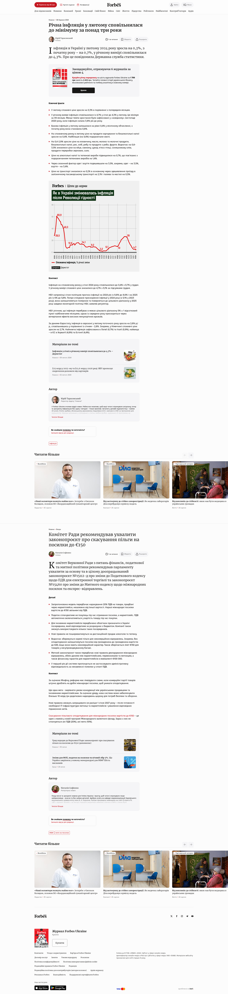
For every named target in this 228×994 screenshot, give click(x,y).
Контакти (38, 953)
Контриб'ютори (178, 11)
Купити (83, 90)
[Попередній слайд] (185, 844)
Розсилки (85, 957)
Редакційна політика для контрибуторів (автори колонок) (60, 970)
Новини (57, 11)
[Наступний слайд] (191, 455)
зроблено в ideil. (186, 989)
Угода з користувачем (56, 953)
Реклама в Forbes (41, 975)
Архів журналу (96, 970)
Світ (118, 11)
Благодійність (59, 975)
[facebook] (176, 916)
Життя (125, 11)
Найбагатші (162, 11)
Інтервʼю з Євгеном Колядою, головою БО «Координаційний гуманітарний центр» (66, 502)
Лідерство (136, 11)
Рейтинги (149, 11)
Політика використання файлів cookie (80, 962)
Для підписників (42, 11)
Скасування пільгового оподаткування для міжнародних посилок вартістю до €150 (91, 716)
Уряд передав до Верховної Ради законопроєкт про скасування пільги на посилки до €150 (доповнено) (83, 741)
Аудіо (191, 11)
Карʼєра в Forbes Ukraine (80, 953)
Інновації (88, 11)
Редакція (73, 966)
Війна (111, 11)
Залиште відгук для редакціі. (62, 433)
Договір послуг (41, 957)
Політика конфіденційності (46, 962)
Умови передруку (69, 957)
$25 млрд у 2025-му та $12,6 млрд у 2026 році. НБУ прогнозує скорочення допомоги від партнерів (82, 369)
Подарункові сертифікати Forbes (84, 975)
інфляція (53, 443)
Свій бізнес (100, 11)
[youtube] (192, 916)
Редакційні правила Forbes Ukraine (49, 966)
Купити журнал (68, 5)
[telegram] (187, 916)
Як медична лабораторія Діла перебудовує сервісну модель (136, 502)
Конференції (84, 5)
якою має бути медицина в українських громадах (199, 502)
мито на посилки (62, 833)
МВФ (51, 833)
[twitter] (171, 916)
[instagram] (182, 916)
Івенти (54, 957)
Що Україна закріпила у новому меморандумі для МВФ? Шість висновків (82, 760)
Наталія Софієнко (63, 553)
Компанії (68, 11)
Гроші (78, 11)
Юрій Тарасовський (64, 38)
